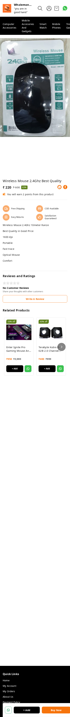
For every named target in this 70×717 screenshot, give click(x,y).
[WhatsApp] (59, 187)
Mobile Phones (56, 25)
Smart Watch (43, 25)
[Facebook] (65, 187)
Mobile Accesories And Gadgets (28, 26)
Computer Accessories (9, 25)
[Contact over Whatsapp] (65, 8)
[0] (56, 8)
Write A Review (35, 299)
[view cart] (56, 8)
